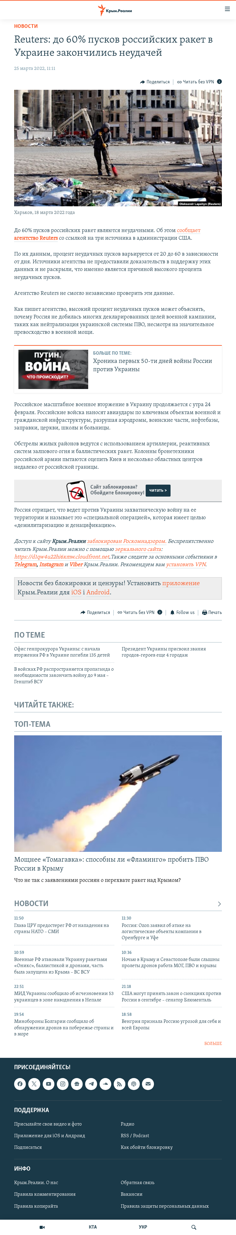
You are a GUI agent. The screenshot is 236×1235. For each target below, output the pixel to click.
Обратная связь (137, 1182)
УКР (143, 1227)
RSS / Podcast (135, 1136)
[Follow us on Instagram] (63, 1084)
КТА (93, 1227)
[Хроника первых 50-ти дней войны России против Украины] (53, 369)
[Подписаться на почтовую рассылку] (148, 1084)
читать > (158, 490)
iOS (76, 592)
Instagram (51, 565)
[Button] (155, 82)
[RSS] (119, 1084)
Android (98, 592)
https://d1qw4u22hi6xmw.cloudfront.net (61, 557)
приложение (181, 583)
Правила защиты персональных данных (165, 1206)
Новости (26, 26)
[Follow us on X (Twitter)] (34, 1084)
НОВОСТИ (31, 904)
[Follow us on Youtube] (48, 1084)
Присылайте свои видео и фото (48, 1124)
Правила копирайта (36, 1206)
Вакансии (132, 1194)
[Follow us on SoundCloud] (105, 1084)
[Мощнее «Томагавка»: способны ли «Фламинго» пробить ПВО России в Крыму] (118, 793)
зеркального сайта (138, 549)
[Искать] (194, 1227)
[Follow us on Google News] (77, 1084)
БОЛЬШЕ (213, 1044)
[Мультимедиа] (42, 1227)
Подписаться (28, 1147)
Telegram (25, 565)
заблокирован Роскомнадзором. (127, 541)
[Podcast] (134, 1084)
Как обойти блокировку (147, 1147)
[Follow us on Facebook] (20, 1084)
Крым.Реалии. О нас (36, 1182)
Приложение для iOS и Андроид (49, 1136)
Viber (76, 565)
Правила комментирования (45, 1194)
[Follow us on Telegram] (91, 1084)
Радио (127, 1124)
